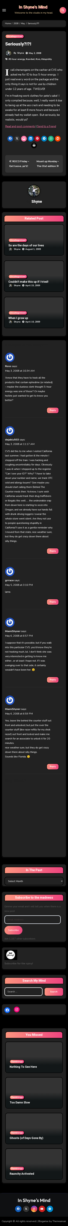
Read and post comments (20, 126)
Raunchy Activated (22, 1174)
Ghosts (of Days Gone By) (26, 1138)
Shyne (20, 52)
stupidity (47, 59)
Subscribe (13, 930)
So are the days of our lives (26, 245)
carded (30, 59)
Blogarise (43, 1221)
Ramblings (17, 1061)
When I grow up (18, 318)
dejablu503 (12, 439)
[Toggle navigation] (4, 10)
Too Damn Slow (20, 1102)
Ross (8, 366)
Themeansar (59, 1221)
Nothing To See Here (23, 1067)
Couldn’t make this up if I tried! (28, 282)
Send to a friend (46, 126)
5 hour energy (17, 59)
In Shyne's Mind (33, 7)
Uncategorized (14, 36)
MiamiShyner (12, 631)
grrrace (9, 580)
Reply (53, 410)
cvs (38, 59)
